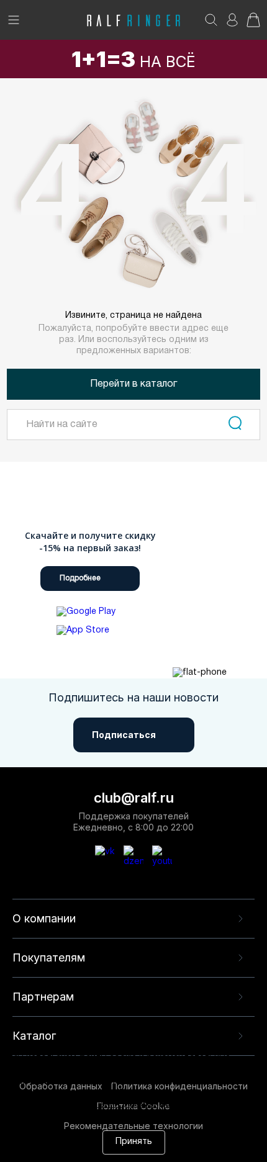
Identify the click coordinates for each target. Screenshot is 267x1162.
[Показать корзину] (253, 24)
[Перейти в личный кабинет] (232, 24)
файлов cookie (83, 1093)
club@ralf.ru (134, 797)
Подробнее (80, 578)
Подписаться (124, 734)
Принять (133, 1142)
